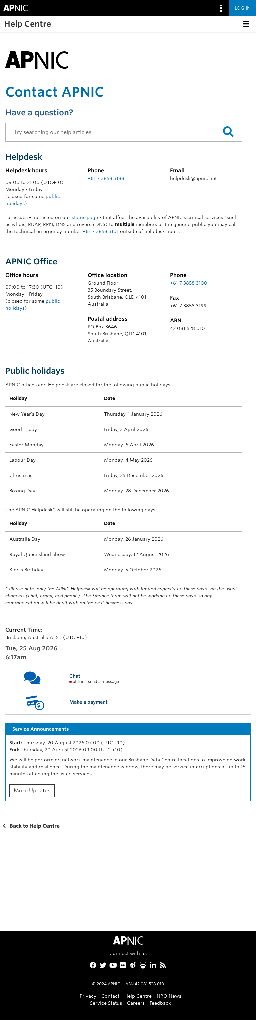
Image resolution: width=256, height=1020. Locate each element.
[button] (245, 24)
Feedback (160, 1003)
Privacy (88, 996)
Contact (110, 996)
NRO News (169, 996)
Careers (136, 1003)
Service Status (106, 1003)
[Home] (36, 58)
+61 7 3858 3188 (106, 178)
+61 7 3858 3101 (101, 231)
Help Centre (138, 996)
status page (85, 217)
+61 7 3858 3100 (188, 283)
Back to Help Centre (34, 826)
